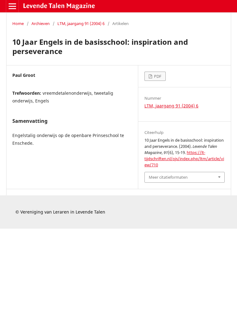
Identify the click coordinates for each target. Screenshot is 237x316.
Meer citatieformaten (168, 177)
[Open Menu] (12, 6)
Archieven (40, 23)
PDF (157, 76)
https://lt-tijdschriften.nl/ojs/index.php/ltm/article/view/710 (184, 159)
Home (18, 23)
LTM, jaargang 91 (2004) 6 (81, 23)
